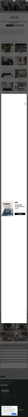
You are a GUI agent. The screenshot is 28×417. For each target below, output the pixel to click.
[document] (14, 208)
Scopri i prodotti (1, 0)
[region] (9, 411)
